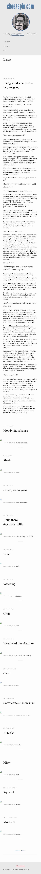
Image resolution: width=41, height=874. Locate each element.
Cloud (7, 673)
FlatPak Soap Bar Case (18, 326)
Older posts (20, 850)
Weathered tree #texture (18, 643)
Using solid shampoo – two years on (18, 85)
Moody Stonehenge (15, 430)
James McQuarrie (17, 35)
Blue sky (9, 732)
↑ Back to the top (20, 865)
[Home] (20, 22)
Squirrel (8, 792)
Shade (7, 460)
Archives (7, 41)
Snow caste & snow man (19, 703)
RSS (5, 51)
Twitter (6, 46)
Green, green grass (15, 490)
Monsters (9, 822)
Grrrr (6, 613)
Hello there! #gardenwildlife (13, 522)
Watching (9, 584)
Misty (7, 762)
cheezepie (20, 6)
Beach (7, 554)
